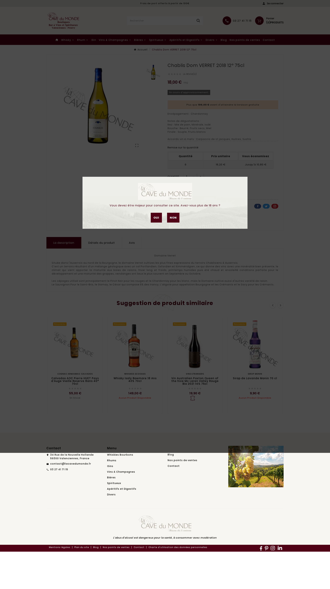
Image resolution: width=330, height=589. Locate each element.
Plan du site (81, 547)
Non (173, 218)
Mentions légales (59, 547)
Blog (171, 454)
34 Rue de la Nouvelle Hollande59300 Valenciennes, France (72, 456)
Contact (174, 466)
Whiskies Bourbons (120, 454)
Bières (111, 477)
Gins (110, 466)
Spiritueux (114, 483)
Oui (156, 218)
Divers (111, 494)
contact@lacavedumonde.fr (70, 463)
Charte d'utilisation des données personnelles (177, 547)
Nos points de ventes (182, 460)
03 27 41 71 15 (59, 469)
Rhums (111, 460)
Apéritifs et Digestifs (121, 489)
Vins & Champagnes (121, 472)
